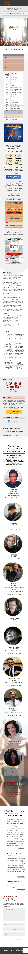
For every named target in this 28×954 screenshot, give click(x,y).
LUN (6, 55)
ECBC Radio (17, 529)
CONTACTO (13, 950)
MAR (6, 57)
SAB (6, 67)
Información (6, 280)
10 (18, 140)
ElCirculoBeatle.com (8, 433)
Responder (21, 848)
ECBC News (18, 743)
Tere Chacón (14, 952)
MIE (6, 60)
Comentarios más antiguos (10, 813)
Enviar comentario (16, 939)
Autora (7, 775)
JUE (6, 62)
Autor (6, 498)
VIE (6, 65)
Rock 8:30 (17, 558)
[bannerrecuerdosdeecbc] (13, 141)
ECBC (14, 589)
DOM (6, 70)
